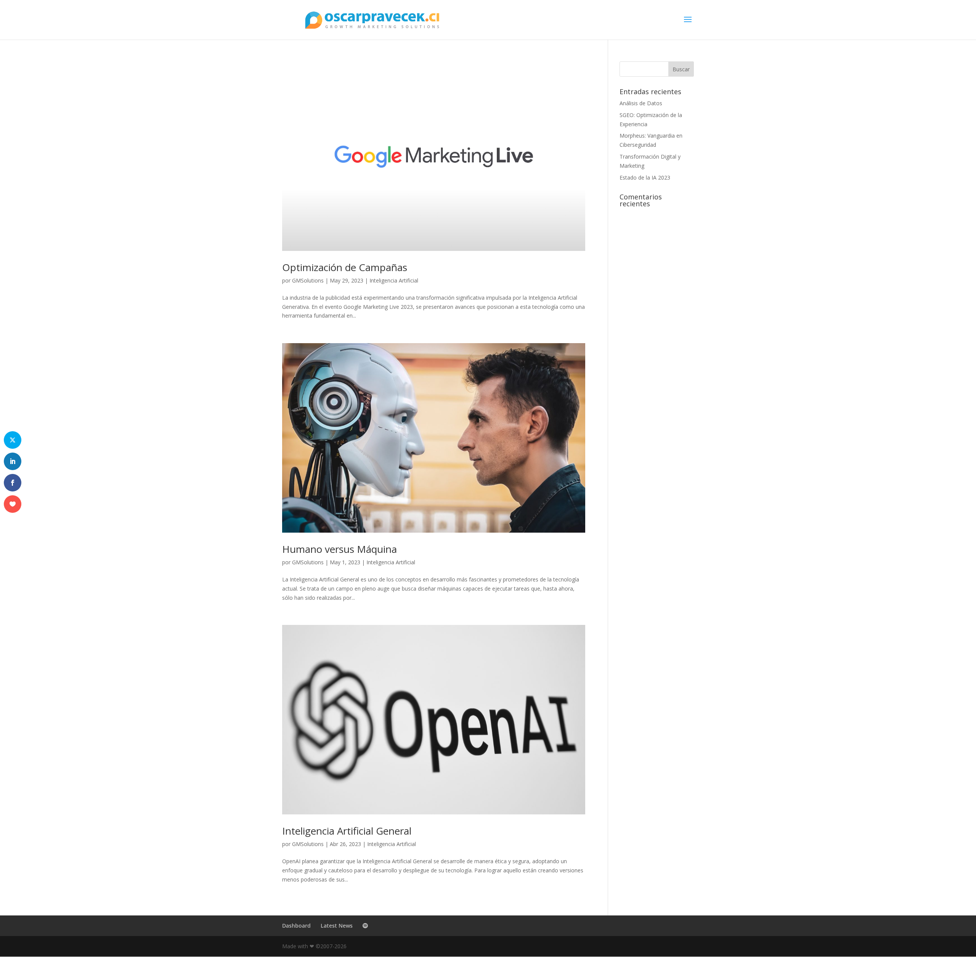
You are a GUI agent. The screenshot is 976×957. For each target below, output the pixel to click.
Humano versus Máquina (339, 549)
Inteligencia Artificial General (346, 831)
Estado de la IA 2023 (645, 177)
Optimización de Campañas (344, 267)
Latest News (337, 925)
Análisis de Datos (641, 103)
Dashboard (296, 925)
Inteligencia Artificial (393, 280)
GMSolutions (308, 280)
